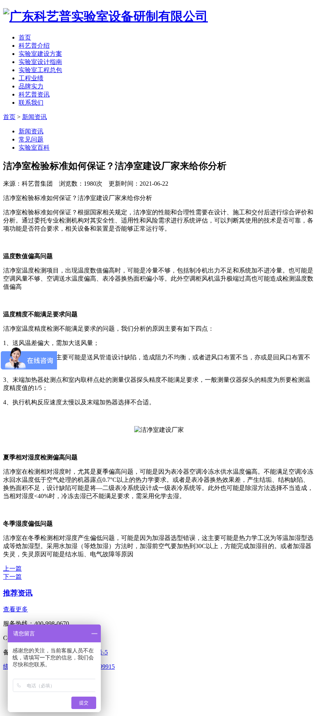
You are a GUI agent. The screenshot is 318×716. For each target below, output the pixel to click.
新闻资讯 (34, 117)
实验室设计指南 (40, 62)
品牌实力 (31, 86)
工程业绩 (31, 78)
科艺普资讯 (34, 94)
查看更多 (15, 609)
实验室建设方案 (40, 53)
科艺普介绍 (34, 45)
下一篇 (12, 576)
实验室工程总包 (40, 70)
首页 (25, 37)
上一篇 (12, 568)
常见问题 (31, 139)
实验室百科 (34, 147)
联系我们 (31, 102)
